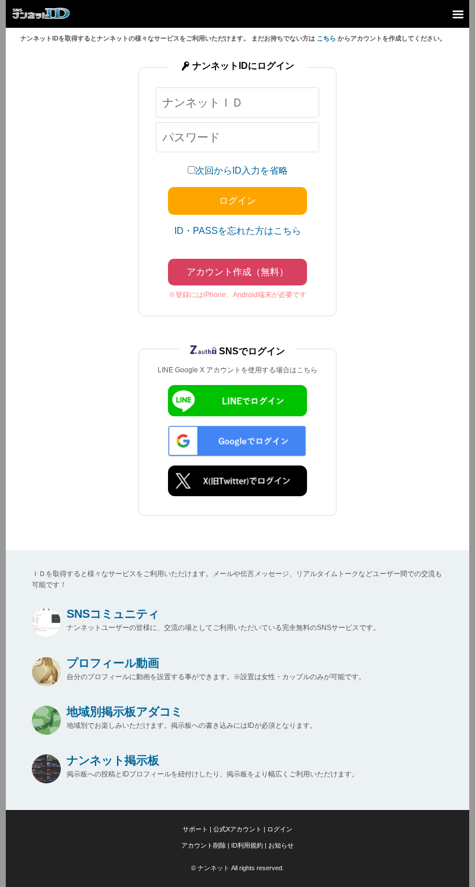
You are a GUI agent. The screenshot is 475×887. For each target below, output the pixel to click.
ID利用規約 (247, 845)
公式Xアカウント (237, 829)
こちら (326, 38)
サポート (195, 829)
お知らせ (281, 845)
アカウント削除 (203, 845)
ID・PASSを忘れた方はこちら (237, 231)
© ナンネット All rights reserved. (237, 867)
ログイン (280, 829)
